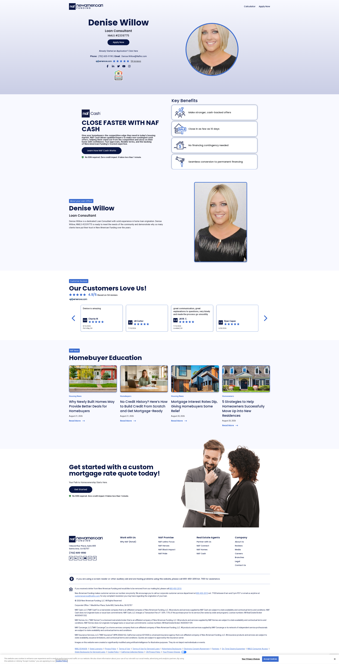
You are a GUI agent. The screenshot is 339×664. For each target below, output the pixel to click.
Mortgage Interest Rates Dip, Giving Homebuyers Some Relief (194, 406)
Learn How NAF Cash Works (101, 150)
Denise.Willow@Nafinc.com (134, 56)
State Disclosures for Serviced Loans (90, 652)
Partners (215, 649)
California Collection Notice (132, 652)
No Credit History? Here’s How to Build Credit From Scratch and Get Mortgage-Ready (144, 406)
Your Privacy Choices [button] (171, 652)
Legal (237, 561)
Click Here (133, 51)
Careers (239, 553)
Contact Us (240, 565)
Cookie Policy (113, 652)
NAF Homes (202, 550)
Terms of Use (124, 649)
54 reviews (136, 61)
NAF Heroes (163, 546)
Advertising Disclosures (172, 649)
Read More (75, 420)
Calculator (249, 6)
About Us (239, 542)
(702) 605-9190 (105, 56)
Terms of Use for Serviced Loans (146, 649)
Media (238, 550)
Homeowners (228, 396)
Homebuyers (125, 396)
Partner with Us (204, 542)
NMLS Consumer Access (257, 649)
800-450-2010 (190, 579)
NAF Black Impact (166, 550)
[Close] (335, 659)
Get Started (80, 489)
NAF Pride (162, 553)
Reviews (239, 546)
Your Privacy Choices (251, 659)
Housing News (75, 396)
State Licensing (96, 649)
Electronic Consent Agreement (197, 649)
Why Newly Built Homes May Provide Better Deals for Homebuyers (92, 406)
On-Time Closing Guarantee (233, 649)
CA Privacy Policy (153, 652)
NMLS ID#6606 (81, 649)
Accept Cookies (270, 659)
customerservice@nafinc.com (87, 596)
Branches (239, 557)
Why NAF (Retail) (128, 542)
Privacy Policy (110, 649)
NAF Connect (203, 546)
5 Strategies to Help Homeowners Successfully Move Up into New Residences (243, 408)
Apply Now (264, 6)
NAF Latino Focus (166, 542)
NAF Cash (201, 553)
